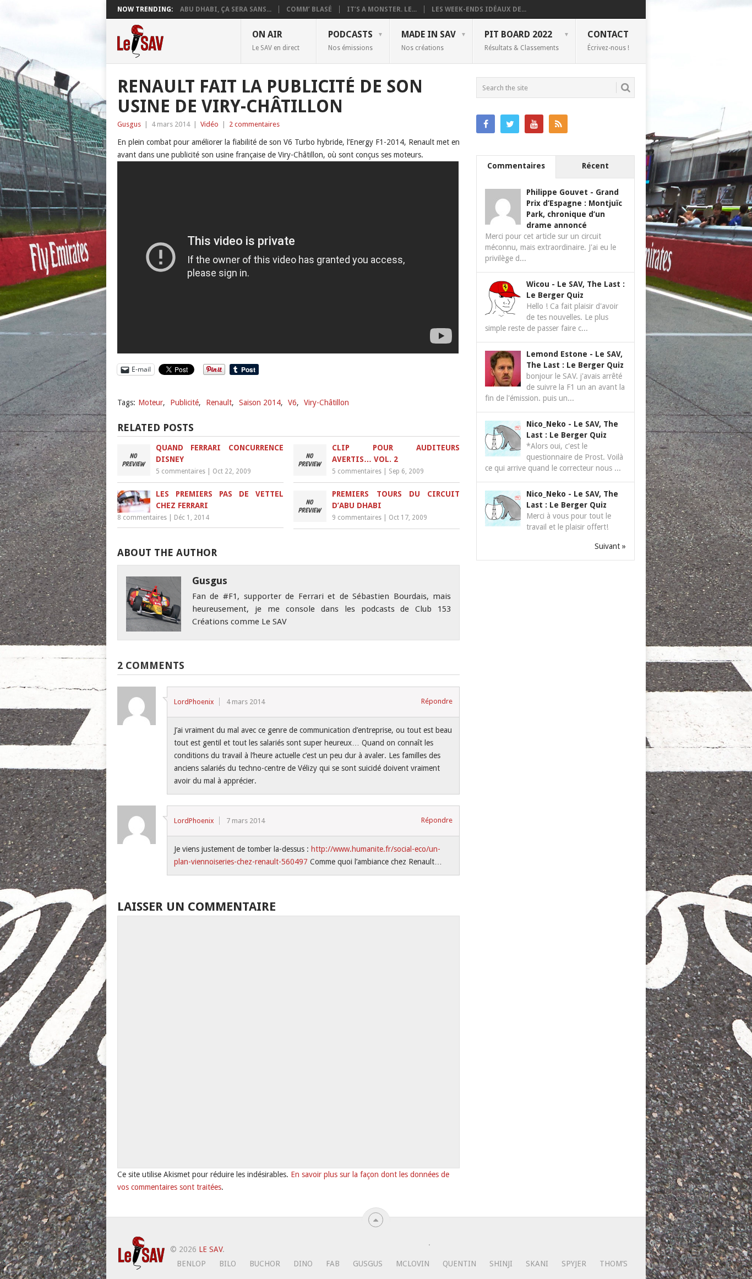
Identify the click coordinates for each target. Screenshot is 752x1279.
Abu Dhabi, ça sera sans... (225, 9)
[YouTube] (534, 124)
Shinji (501, 1263)
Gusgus (129, 124)
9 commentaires (357, 517)
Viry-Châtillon (326, 402)
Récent (595, 165)
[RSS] (558, 124)
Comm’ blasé (309, 9)
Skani (537, 1263)
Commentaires (516, 165)
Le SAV (210, 1249)
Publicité (184, 402)
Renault (219, 402)
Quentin (459, 1263)
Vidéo (209, 124)
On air (275, 40)
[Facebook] (485, 124)
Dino (303, 1263)
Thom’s (614, 1263)
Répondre (437, 701)
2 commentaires (254, 124)
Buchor (264, 1263)
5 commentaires (180, 471)
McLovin (412, 1263)
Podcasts (350, 40)
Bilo (227, 1263)
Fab (333, 1263)
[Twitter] (509, 124)
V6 (292, 402)
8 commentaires (142, 517)
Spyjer (574, 1263)
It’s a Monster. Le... (382, 9)
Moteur (150, 402)
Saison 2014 (260, 402)
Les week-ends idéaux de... (479, 9)
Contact (608, 40)
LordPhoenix (194, 702)
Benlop (191, 1263)
